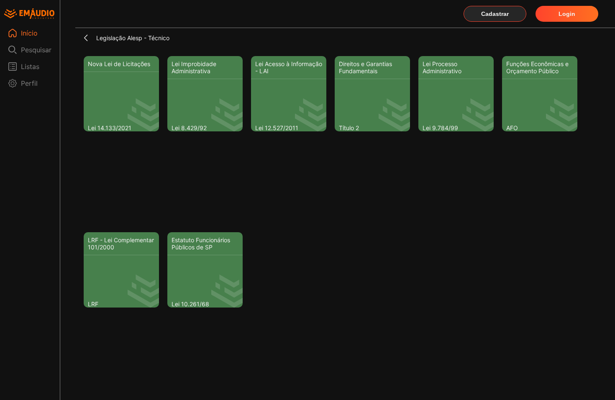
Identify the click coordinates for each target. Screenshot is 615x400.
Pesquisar (36, 50)
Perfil (29, 83)
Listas (30, 66)
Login (567, 13)
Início (29, 33)
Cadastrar (495, 13)
